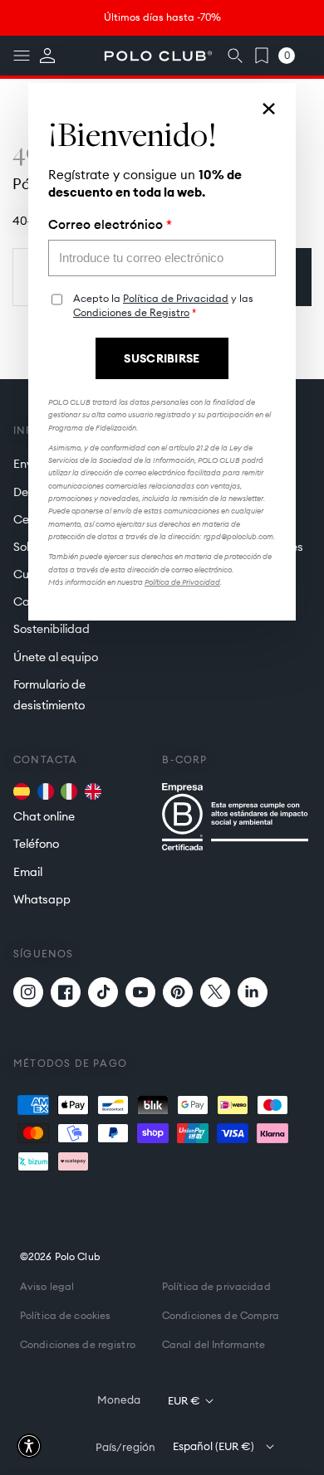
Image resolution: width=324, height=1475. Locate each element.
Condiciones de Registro (131, 312)
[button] (29, 1446)
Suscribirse (161, 358)
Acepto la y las (163, 305)
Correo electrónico (110, 224)
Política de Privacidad (175, 298)
